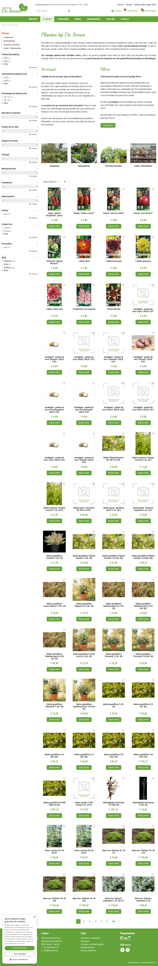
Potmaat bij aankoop (10, 54)
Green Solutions (133, 962)
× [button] (34, 917)
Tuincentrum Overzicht (148, 962)
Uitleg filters (108, 125)
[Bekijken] (143, 11)
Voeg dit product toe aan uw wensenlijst (64, 189)
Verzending (6, 244)
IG (128, 950)
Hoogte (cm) (7, 224)
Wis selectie (33, 67)
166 (113, 921)
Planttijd (5, 155)
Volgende (119, 921)
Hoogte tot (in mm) (10, 141)
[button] (20, 959)
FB (122, 950)
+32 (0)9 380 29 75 (51, 947)
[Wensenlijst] (126, 11)
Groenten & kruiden (12, 44)
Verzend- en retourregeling (92, 944)
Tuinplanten (8, 37)
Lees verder (21, 944)
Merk (4, 257)
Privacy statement (88, 950)
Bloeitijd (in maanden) (11, 113)
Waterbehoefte (8, 196)
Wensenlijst (133, 11)
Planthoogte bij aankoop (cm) (14, 93)
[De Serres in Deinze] (15, 8)
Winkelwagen (150, 11)
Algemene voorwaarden (90, 938)
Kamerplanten (9, 41)
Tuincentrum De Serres (51, 938)
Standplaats (7, 182)
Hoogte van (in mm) (10, 127)
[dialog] (19, 939)
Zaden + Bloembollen (12, 48)
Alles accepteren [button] (19, 948)
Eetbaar (5, 210)
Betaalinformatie (87, 947)
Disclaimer (85, 941)
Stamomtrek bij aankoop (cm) (14, 74)
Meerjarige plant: (9, 168)
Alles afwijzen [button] (20, 954)
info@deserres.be (50, 950)
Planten (5, 33)
